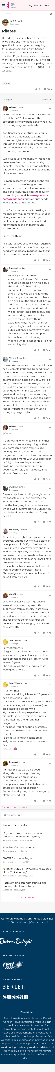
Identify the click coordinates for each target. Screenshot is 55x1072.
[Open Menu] (51, 14)
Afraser (12, 107)
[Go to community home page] (11, 5)
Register (38, 5)
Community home (12, 918)
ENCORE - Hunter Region (18, 858)
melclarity (14, 529)
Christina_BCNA (25, 840)
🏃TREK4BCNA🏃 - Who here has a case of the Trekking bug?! (27, 870)
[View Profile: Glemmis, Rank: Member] (5, 359)
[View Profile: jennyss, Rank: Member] (5, 763)
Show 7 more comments (15, 807)
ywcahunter (23, 862)
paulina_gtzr (23, 851)
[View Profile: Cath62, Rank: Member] (5, 595)
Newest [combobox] (46, 99)
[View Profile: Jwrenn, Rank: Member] (5, 269)
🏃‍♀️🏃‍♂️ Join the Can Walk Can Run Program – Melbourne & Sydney (22, 835)
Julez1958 (14, 640)
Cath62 (12, 594)
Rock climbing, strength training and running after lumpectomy (25, 884)
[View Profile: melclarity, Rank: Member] (5, 531)
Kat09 (13, 21)
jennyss (13, 762)
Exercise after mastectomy (19, 847)
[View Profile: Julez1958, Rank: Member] (5, 642)
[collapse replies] (27, 105)
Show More (28, 897)
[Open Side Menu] (3, 5)
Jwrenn (13, 268)
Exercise (8, 14)
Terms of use (18, 922)
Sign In (48, 5)
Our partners (38, 922)
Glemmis (13, 358)
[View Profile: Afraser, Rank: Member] (5, 108)
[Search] (30, 5)
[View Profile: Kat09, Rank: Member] (5, 22)
